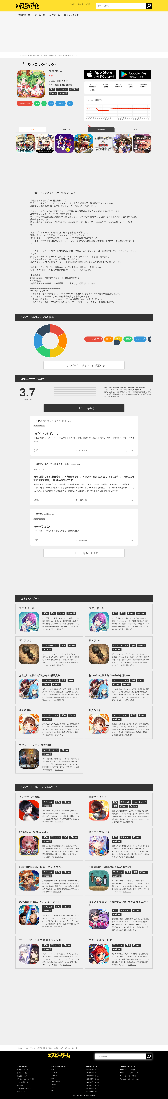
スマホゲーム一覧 (22, 1070)
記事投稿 (101, 129)
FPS (52, 1078)
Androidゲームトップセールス (129, 1079)
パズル (53, 1084)
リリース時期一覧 (22, 1082)
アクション (54, 1072)
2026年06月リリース (92, 1076)
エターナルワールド (100, 940)
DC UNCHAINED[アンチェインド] (39, 901)
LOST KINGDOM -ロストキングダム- (40, 867)
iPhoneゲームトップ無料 (127, 1070)
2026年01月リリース (92, 1091)
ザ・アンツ (25, 640)
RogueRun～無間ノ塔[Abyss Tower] (110, 867)
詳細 (32, 129)
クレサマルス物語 (29, 797)
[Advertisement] (84, 35)
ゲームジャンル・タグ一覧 (25, 1079)
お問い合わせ (21, 1091)
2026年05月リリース (92, 1079)
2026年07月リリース (92, 1073)
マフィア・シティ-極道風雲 (35, 745)
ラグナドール (27, 608)
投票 (135, 129)
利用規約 (20, 1085)
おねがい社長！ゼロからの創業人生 (39, 675)
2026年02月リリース (92, 1088)
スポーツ (54, 1075)
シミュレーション (56, 1081)
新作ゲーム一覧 (22, 1073)
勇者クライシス (98, 797)
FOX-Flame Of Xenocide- (33, 832)
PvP (52, 1090)
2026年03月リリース (92, 1085)
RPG (52, 1069)
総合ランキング (22, 1076)
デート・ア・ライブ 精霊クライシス (40, 940)
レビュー (67, 129)
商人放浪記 (25, 710)
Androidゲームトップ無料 (128, 1076)
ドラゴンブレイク (99, 832)
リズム (53, 1087)
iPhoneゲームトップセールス (129, 1073)
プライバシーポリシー (24, 1088)
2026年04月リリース (92, 1082)
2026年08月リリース (92, 1070)
